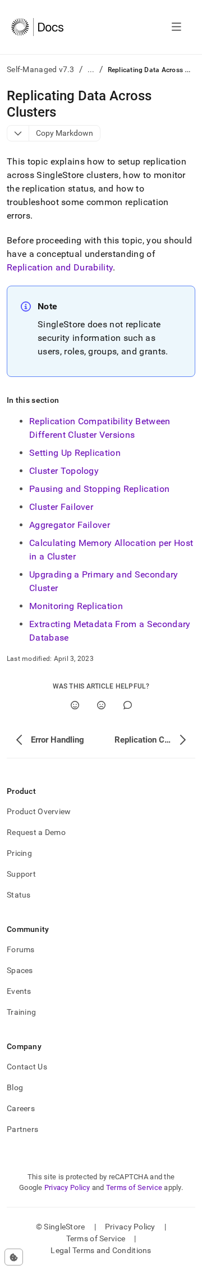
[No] (101, 705)
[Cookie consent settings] (13, 1257)
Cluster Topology (64, 470)
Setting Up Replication (75, 452)
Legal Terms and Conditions (100, 1250)
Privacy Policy (67, 1187)
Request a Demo (36, 832)
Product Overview (39, 811)
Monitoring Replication (76, 606)
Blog (15, 1087)
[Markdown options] (18, 133)
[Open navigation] (176, 27)
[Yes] (75, 705)
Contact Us (27, 1066)
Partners (22, 1129)
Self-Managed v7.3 (41, 69)
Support (21, 873)
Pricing (19, 853)
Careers (21, 1108)
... (91, 69)
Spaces (20, 970)
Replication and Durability (60, 267)
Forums (21, 949)
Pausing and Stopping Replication (99, 488)
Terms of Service (134, 1187)
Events (19, 991)
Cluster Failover (61, 506)
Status (19, 894)
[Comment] (127, 705)
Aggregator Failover (69, 524)
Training (21, 1011)
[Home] (37, 27)
